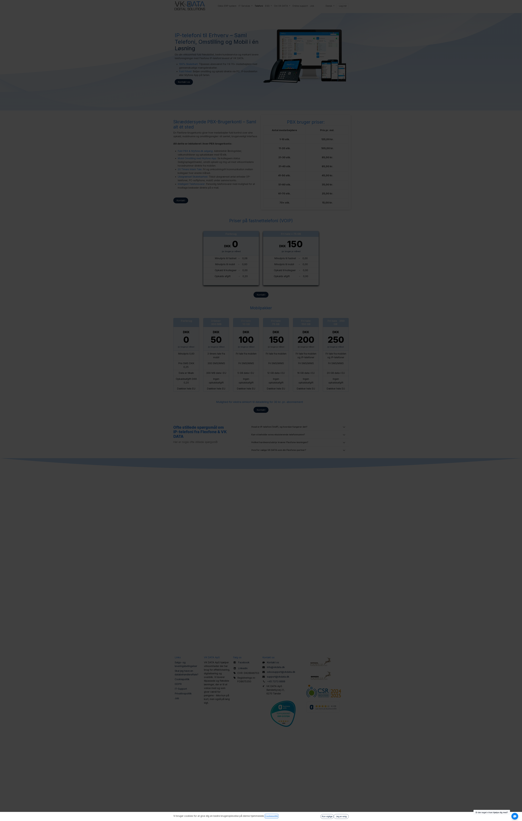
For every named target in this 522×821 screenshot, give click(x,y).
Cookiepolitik (271, 816)
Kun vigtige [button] (327, 816)
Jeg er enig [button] (341, 816)
